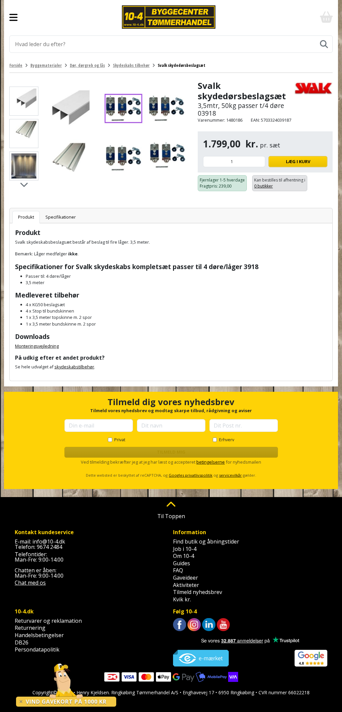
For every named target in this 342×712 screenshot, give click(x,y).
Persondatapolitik (37, 649)
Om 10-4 (183, 556)
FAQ (178, 570)
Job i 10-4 (184, 549)
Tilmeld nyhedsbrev (197, 592)
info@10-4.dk (48, 541)
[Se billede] (23, 101)
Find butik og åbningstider (206, 541)
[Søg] (324, 44)
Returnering (30, 627)
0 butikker (263, 186)
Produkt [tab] (26, 217)
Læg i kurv (298, 161)
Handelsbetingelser (39, 635)
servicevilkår (230, 475)
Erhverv (226, 440)
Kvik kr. (182, 599)
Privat (119, 440)
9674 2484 (49, 547)
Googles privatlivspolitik (190, 475)
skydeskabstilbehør (74, 367)
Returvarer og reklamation (48, 620)
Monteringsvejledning (37, 346)
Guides (181, 563)
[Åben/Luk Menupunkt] (13, 17)
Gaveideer (185, 577)
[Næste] (24, 184)
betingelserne (210, 462)
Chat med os (30, 582)
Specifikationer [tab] (60, 217)
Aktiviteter (186, 585)
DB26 (21, 642)
